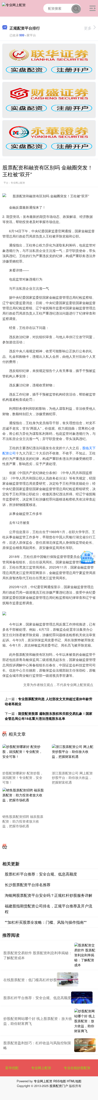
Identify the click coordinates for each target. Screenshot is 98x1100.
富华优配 (12, 1067)
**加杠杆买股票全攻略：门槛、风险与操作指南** (46, 922)
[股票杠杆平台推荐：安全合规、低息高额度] (82, 997)
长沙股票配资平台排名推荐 (27, 884)
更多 (88, 28)
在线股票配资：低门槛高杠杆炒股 (30, 979)
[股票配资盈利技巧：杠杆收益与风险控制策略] (85, 1045)
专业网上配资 (41, 1067)
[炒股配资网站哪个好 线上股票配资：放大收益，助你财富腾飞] (85, 1021)
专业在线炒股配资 (77, 1067)
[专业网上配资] (14, 7)
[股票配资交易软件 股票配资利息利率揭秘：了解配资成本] (85, 955)
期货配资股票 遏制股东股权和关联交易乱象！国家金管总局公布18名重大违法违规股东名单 (48, 716)
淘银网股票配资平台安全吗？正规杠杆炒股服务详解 (48, 895)
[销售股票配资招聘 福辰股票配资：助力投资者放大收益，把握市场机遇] (23, 800)
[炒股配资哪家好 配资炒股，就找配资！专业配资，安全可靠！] (23, 756)
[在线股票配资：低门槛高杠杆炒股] (67, 979)
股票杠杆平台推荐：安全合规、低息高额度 (41, 874)
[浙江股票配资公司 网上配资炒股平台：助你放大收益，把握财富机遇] (73, 756)
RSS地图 (59, 1081)
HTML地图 (74, 1081)
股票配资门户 (58, 1085)
